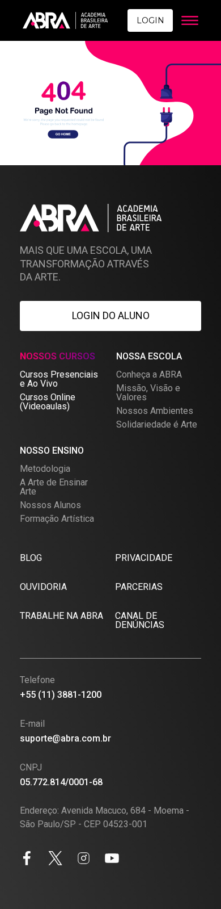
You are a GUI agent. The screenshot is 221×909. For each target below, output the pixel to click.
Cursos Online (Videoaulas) (47, 402)
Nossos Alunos (50, 505)
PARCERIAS (139, 586)
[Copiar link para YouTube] (112, 860)
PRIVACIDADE (143, 557)
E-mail (32, 723)
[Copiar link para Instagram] (83, 860)
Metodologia (45, 468)
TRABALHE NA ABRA (61, 615)
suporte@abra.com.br (65, 738)
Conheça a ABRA (149, 374)
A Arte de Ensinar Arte (54, 487)
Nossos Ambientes (154, 410)
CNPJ (31, 767)
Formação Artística (57, 518)
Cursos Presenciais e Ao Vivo (59, 379)
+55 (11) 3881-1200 (60, 694)
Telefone (37, 680)
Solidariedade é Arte (156, 424)
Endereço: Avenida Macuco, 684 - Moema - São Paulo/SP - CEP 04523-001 (104, 817)
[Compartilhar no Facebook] (27, 860)
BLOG (31, 557)
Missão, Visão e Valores (148, 393)
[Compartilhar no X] (55, 860)
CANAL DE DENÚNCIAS (139, 620)
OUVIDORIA (43, 586)
